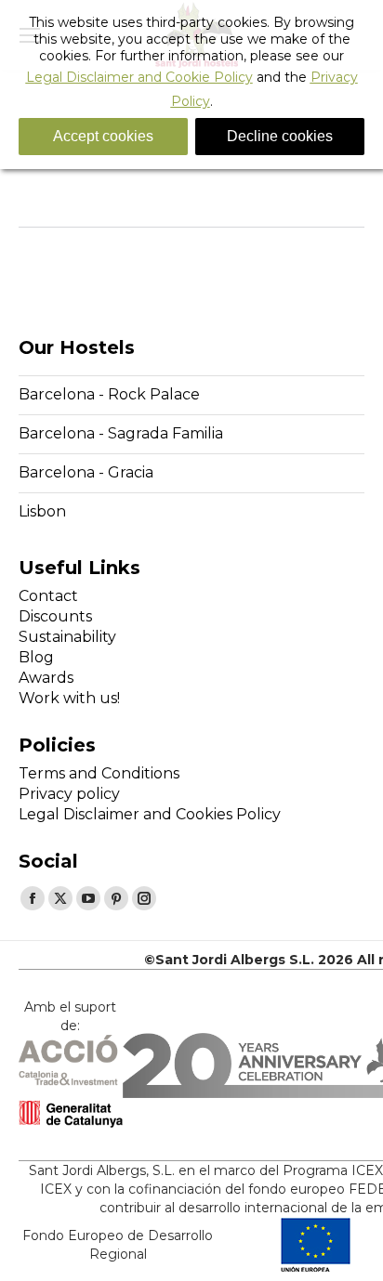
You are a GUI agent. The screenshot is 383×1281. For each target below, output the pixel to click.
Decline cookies (280, 136)
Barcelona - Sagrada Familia (121, 433)
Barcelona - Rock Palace (109, 394)
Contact (48, 596)
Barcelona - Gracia (86, 472)
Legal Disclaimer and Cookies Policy (150, 814)
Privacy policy (69, 794)
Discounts (55, 616)
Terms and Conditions (99, 773)
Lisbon (42, 511)
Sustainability (67, 637)
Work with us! (69, 698)
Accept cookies (103, 136)
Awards (46, 677)
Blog (36, 657)
